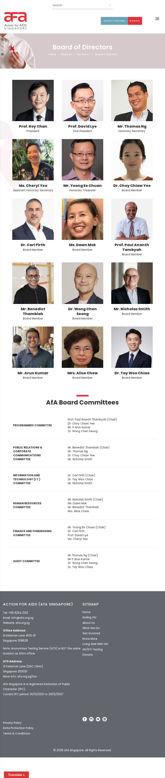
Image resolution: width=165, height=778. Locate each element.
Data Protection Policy (18, 728)
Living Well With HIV (95, 644)
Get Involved (91, 633)
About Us (66, 54)
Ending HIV (89, 617)
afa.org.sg (23, 623)
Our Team (83, 54)
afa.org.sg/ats (27, 676)
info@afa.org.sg (22, 618)
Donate (135, 20)
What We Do (91, 628)
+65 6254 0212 (18, 613)
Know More (89, 639)
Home (52, 54)
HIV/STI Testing (114, 20)
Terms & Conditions (16, 733)
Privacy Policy (12, 723)
